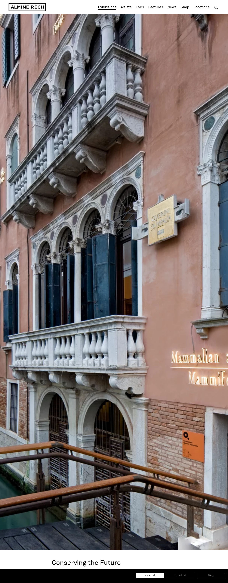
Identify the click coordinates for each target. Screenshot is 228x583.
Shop (185, 7)
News (171, 7)
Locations (201, 7)
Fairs (140, 7)
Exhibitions (107, 7)
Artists (126, 7)
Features (155, 7)
